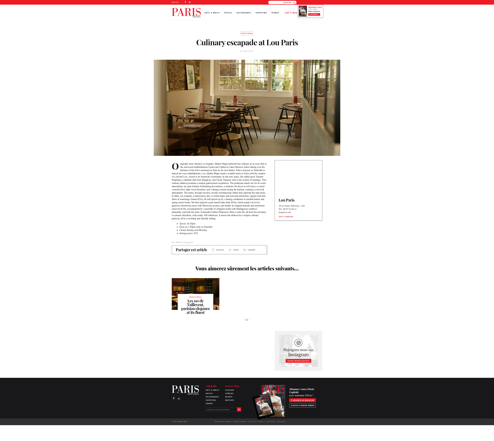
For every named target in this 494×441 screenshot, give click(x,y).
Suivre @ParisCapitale (299, 361)
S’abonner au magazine (302, 400)
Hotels (228, 13)
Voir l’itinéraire (286, 217)
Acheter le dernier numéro (302, 405)
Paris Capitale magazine (223, 421)
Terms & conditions (240, 421)
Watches (229, 400)
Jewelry (229, 393)
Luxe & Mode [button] (292, 13)
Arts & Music (212, 13)
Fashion (229, 390)
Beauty (229, 397)
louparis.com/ (285, 212)
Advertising (271, 421)
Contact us (261, 421)
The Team (252, 421)
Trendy (275, 13)
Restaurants (244, 13)
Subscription (281, 421)
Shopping (261, 13)
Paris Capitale (178, 421)
